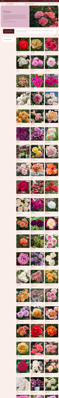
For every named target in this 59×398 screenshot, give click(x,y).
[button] (56, 36)
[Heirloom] (29, 4)
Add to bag (23, 49)
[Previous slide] (17, 44)
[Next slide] (29, 44)
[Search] (57, 3)
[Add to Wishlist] (28, 70)
